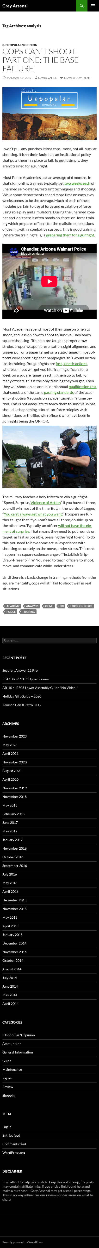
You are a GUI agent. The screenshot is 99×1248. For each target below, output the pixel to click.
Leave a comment (77, 78)
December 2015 (14, 900)
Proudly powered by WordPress (22, 1242)
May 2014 (9, 995)
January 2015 (12, 935)
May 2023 (9, 745)
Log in (6, 1127)
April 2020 (10, 779)
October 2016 (12, 857)
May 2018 (9, 805)
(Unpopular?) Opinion (19, 45)
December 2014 (14, 943)
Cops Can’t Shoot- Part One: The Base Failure (40, 59)
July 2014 (9, 978)
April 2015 (10, 926)
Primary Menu (93, 5)
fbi (62, 605)
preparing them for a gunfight (70, 235)
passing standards (59, 392)
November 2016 (14, 848)
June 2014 (10, 986)
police (11, 611)
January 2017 (12, 840)
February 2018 (13, 814)
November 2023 (14, 736)
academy (12, 605)
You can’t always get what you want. (33, 514)
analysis (32, 605)
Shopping (9, 1095)
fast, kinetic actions (71, 363)
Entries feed (11, 1135)
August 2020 (11, 771)
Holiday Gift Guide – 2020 (21, 696)
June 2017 (10, 822)
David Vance (47, 78)
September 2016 (14, 866)
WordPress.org (13, 1153)
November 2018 (14, 797)
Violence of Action (46, 502)
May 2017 (9, 831)
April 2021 (10, 753)
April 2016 (10, 891)
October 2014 (12, 960)
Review (7, 1087)
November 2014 (14, 952)
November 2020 (14, 762)
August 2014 (11, 969)
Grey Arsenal (15, 5)
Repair (7, 1078)
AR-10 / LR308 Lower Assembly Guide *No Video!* (40, 688)
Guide (6, 1061)
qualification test (83, 386)
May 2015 (9, 917)
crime (49, 605)
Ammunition (11, 1044)
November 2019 (14, 788)
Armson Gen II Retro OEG (21, 705)
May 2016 (9, 883)
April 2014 (10, 1004)
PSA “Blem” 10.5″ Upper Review (25, 679)
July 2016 (9, 874)
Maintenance (12, 1069)
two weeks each (77, 183)
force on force (81, 605)
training (28, 611)
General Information (17, 1052)
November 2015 (14, 909)
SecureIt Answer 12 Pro (20, 670)
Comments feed (14, 1144)
